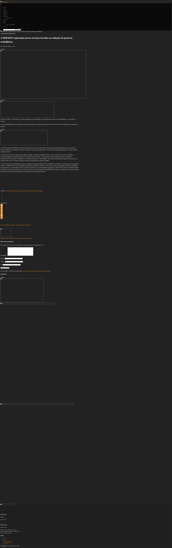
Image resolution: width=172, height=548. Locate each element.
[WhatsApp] (40, 211)
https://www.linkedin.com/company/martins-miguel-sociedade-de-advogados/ (24, 190)
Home (4, 7)
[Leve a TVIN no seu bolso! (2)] (24, 144)
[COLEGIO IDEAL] (22, 302)
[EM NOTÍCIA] (3, 5)
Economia (5, 16)
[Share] (40, 218)
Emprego (5, 19)
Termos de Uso (6, 542)
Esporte (4, 21)
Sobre (4, 538)
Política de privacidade (7, 541)
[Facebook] (40, 205)
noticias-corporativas (10, 24)
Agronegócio (8, 17)
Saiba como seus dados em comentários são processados (37, 271)
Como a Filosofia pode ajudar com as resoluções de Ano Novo (16, 225)
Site (1, 264)
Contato (4, 539)
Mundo (4, 26)
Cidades (5, 10)
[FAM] (27, 117)
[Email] (40, 216)
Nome (2, 258)
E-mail (3, 261)
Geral (4, 22)
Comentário (4, 255)
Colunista (5, 12)
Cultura (4, 14)
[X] (40, 209)
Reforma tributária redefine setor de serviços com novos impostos (17, 238)
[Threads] (40, 207)
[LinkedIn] (40, 214)
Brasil (4, 9)
